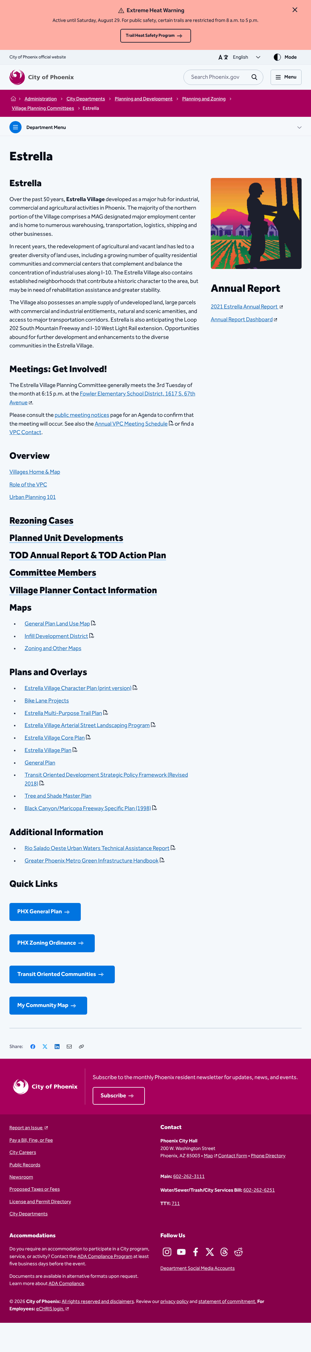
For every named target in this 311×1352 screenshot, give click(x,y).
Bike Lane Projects (47, 701)
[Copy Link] (81, 1046)
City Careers (22, 1152)
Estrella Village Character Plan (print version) (78, 688)
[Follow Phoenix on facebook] (195, 1252)
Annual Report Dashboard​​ (242, 319)
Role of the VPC (28, 485)
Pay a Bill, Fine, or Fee (31, 1140)
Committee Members (52, 573)
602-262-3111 (189, 1176)
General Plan (40, 763)
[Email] (69, 1046)
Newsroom (21, 1177)
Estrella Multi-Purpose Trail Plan (63, 713)
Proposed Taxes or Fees (34, 1189)
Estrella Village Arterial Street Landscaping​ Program (87, 725)
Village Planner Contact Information (83, 590)
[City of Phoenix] (41, 77)
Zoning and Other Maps (53, 648)
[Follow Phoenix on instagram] (167, 1252)
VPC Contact (25, 432)
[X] (45, 1046)
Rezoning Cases (41, 521)
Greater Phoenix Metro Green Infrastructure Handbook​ (92, 861)
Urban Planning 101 (32, 497)
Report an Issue (26, 1127)
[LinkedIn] (57, 1046)
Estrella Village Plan (48, 750)
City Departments (28, 1214)
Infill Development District (56, 636)
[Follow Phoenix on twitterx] (210, 1252)
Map (208, 1156)
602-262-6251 (259, 1190)
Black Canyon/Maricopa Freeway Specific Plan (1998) (88, 808)
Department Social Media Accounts (197, 1268)
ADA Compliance (66, 1284)
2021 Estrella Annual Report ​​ (245, 307)
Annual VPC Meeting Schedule (131, 424)
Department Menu (46, 127)
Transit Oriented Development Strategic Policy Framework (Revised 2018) (106, 779)
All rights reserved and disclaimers (98, 1301)
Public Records (24, 1165)
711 (176, 1203)
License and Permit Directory (40, 1201)
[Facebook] (33, 1046)
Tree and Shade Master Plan (58, 796)
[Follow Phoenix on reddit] (238, 1252)
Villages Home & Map (34, 472)
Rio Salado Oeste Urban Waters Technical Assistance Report (97, 848)
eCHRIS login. (50, 1309)
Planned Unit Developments (66, 538)
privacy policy (174, 1301)
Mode (291, 57)
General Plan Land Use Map (57, 624)
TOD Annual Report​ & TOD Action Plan (87, 555)
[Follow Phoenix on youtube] (181, 1252)
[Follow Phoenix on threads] (224, 1252)
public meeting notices (82, 415)
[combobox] (223, 77)
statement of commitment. (227, 1301)
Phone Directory (268, 1155)
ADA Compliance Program (104, 1256)
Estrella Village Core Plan (55, 738)
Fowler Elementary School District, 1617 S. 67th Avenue (102, 398)
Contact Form (232, 1155)
